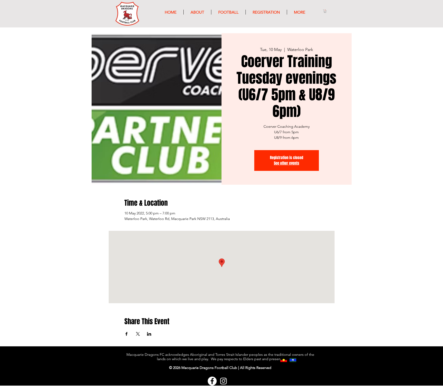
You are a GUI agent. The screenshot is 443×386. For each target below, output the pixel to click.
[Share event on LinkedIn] (149, 334)
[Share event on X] (138, 334)
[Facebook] (212, 381)
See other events (286, 163)
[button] (325, 11)
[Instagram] (223, 381)
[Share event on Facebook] (126, 334)
